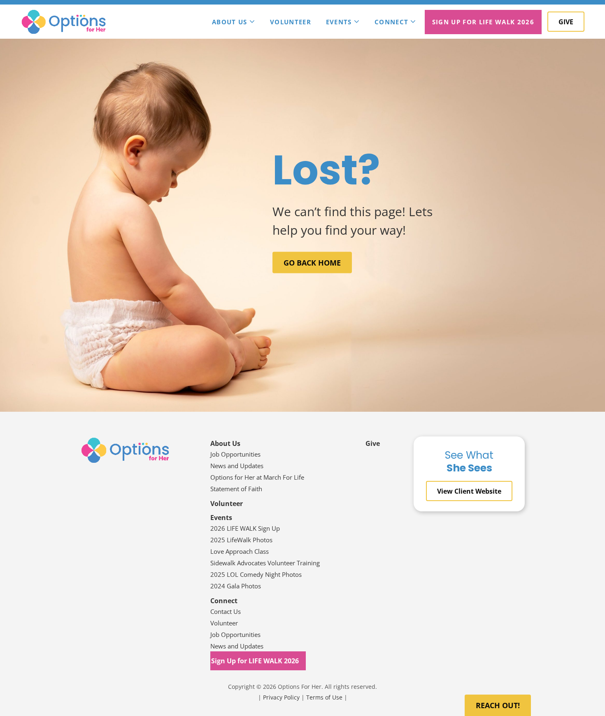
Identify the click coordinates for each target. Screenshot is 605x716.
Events (339, 22)
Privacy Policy (281, 697)
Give (565, 21)
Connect (391, 22)
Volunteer (290, 22)
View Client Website (469, 491)
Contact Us (225, 611)
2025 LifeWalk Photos (241, 540)
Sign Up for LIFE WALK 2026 (483, 22)
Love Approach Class (239, 551)
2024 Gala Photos (235, 586)
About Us (229, 22)
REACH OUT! (498, 705)
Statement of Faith (237, 489)
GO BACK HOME (312, 263)
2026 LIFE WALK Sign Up (245, 528)
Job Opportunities (235, 454)
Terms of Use (324, 697)
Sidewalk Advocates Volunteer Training (265, 563)
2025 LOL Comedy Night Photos (256, 574)
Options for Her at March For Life (257, 477)
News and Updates (236, 466)
